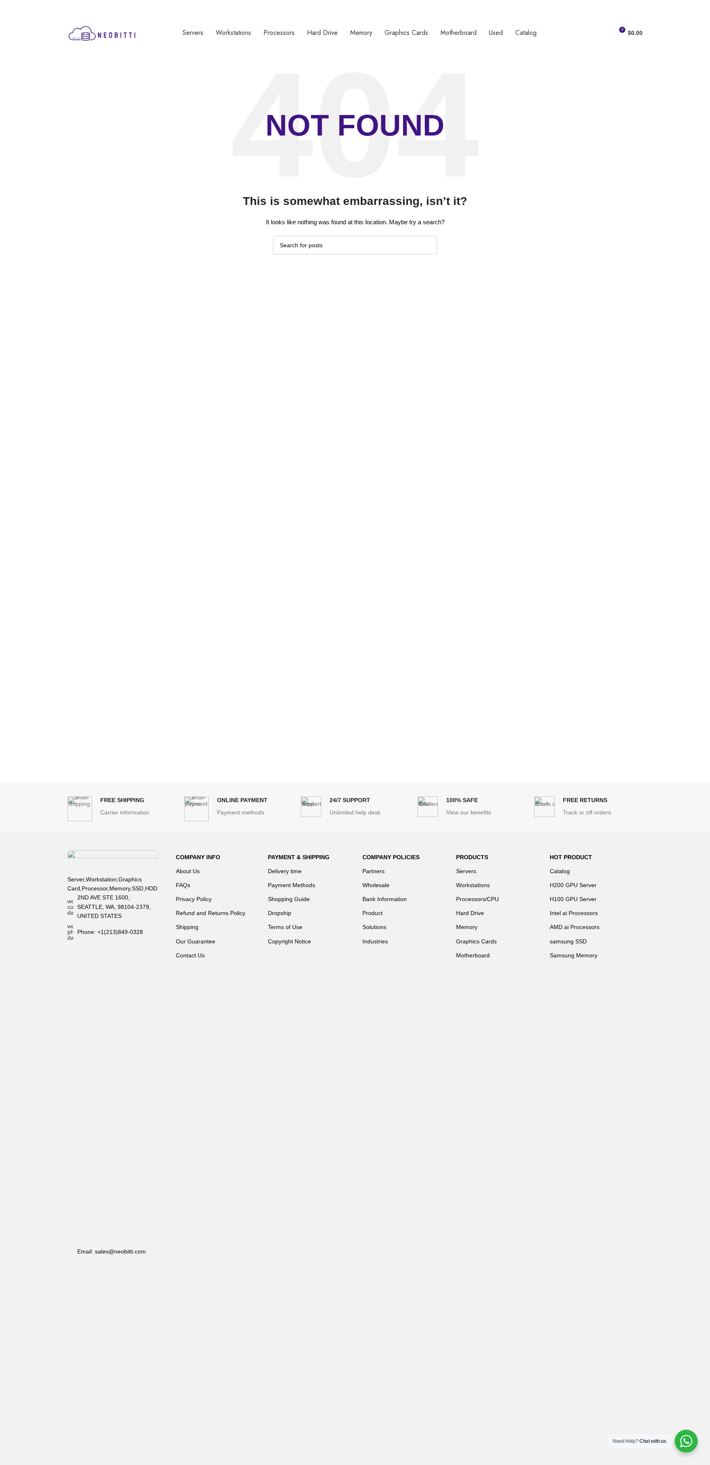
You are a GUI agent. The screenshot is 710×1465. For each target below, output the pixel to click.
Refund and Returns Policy (210, 913)
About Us (188, 871)
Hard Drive (470, 913)
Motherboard (473, 955)
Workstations (473, 885)
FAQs (183, 885)
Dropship (279, 913)
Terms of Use (285, 927)
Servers (466, 871)
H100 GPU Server (573, 899)
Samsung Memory (573, 955)
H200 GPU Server (573, 885)
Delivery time (285, 871)
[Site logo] (102, 32)
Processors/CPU (477, 899)
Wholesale (376, 885)
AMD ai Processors (574, 927)
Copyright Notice (289, 941)
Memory (466, 927)
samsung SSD (568, 941)
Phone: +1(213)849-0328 (110, 932)
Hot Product (571, 857)
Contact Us (190, 955)
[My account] (603, 33)
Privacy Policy (194, 899)
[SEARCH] (427, 245)
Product (372, 913)
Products (472, 857)
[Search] (588, 33)
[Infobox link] (121, 808)
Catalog (560, 871)
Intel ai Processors (574, 913)
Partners (373, 871)
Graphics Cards (476, 941)
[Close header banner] (699, 8)
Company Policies (391, 857)
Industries (375, 941)
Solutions (374, 927)
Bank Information (384, 899)
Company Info (198, 857)
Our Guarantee (195, 941)
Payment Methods (291, 885)
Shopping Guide (289, 899)
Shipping (187, 927)
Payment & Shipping (299, 857)
